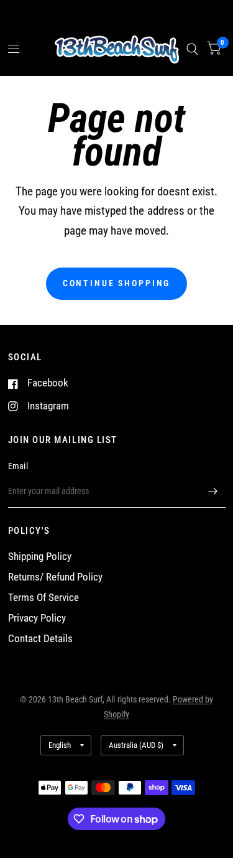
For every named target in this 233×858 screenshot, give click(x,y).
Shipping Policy (39, 556)
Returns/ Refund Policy (55, 577)
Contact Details (40, 639)
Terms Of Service (43, 598)
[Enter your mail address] (213, 491)
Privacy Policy (37, 618)
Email (18, 466)
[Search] (192, 49)
